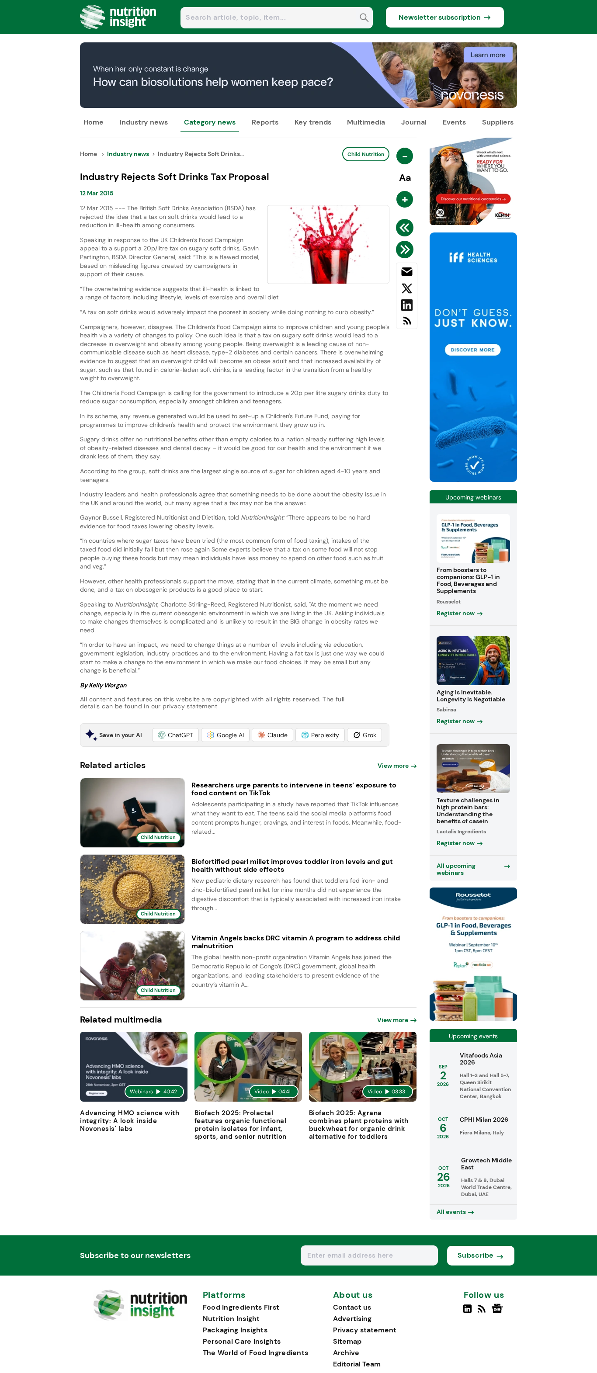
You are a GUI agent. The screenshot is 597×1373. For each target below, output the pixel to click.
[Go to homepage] (140, 1318)
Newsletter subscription (440, 17)
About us (353, 1295)
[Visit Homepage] (118, 32)
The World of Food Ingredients (256, 1353)
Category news (210, 122)
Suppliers (498, 122)
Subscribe (476, 1255)
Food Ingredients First (241, 1307)
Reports (265, 122)
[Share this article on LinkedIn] (406, 306)
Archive (346, 1353)
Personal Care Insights (242, 1341)
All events (451, 1211)
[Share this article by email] (406, 273)
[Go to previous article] (406, 227)
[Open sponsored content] (298, 105)
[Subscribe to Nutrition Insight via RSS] (406, 324)
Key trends (313, 122)
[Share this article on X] (406, 290)
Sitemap (347, 1341)
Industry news (144, 122)
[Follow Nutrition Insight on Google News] (498, 1312)
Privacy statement (364, 1330)
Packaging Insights (235, 1330)
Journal (414, 122)
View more (393, 765)
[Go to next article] (406, 249)
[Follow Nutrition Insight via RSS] (482, 1312)
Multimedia (366, 122)
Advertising (352, 1318)
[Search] (364, 18)
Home (93, 122)
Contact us (352, 1307)
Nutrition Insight (231, 1318)
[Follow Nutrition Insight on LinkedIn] (467, 1312)
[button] (175, 735)
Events (454, 122)
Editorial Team (357, 1364)
